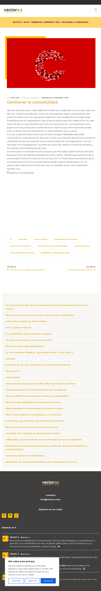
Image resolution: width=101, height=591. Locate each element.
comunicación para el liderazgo (52, 246)
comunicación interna (20, 246)
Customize (16, 581)
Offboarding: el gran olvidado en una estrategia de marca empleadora (44, 439)
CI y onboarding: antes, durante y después (28, 334)
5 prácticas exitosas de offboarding (25, 456)
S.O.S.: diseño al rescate (18, 327)
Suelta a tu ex (13, 371)
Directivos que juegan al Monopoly (24, 346)
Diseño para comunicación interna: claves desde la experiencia (40, 315)
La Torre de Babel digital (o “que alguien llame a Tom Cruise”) (39, 352)
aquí (18, 169)
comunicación (40, 239)
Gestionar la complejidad (32, 102)
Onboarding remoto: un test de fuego (26, 321)
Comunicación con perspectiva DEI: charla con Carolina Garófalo (40, 384)
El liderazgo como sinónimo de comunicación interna (35, 421)
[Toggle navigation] (95, 9)
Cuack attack (13, 377)
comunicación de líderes (66, 239)
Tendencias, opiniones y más (45, 22)
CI (11, 239)
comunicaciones (82, 246)
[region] (32, 571)
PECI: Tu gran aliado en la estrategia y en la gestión (33, 415)
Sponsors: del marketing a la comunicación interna (33, 402)
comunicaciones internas (22, 253)
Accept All (48, 581)
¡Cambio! (10, 359)
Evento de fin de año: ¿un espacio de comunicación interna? (38, 365)
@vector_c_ (25, 537)
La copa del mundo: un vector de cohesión (29, 340)
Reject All (32, 581)
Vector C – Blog (21, 22)
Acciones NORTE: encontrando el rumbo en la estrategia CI (37, 396)
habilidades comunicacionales (55, 253)
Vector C (14, 537)
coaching (22, 239)
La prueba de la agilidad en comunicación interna (33, 433)
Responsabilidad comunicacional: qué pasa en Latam (34, 408)
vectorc (15, 98)
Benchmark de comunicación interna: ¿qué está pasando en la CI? (41, 462)
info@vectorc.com (50, 499)
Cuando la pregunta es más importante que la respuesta (36, 390)
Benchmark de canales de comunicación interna (32, 427)
